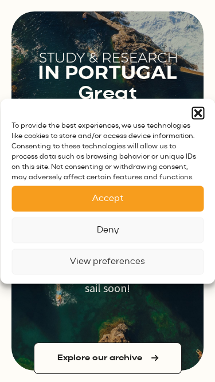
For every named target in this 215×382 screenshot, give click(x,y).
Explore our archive (99, 358)
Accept (107, 198)
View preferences (107, 261)
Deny (108, 230)
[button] (198, 113)
